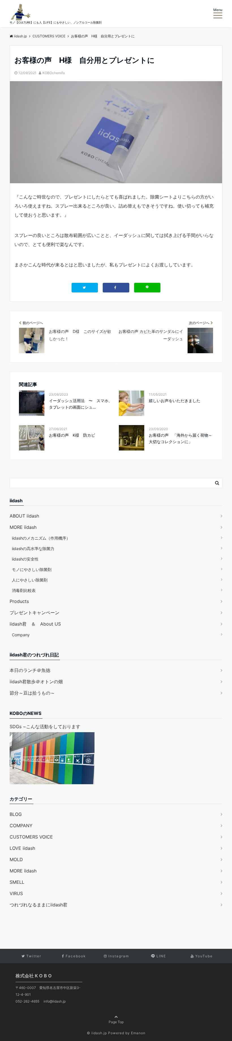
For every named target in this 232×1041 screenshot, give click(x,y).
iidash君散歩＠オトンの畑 (36, 681)
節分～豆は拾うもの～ (32, 693)
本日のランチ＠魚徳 (30, 670)
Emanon (138, 1033)
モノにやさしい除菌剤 (31, 569)
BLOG (16, 814)
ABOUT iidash (24, 516)
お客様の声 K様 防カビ (72, 435)
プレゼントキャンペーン (34, 612)
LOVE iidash (22, 848)
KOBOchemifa (53, 73)
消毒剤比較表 (24, 590)
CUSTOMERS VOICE (31, 837)
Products (19, 601)
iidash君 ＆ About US (35, 624)
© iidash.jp (97, 1033)
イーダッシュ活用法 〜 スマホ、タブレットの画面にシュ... (80, 403)
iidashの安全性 (25, 559)
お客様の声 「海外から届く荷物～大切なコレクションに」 (180, 438)
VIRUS (16, 893)
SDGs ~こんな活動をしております (45, 726)
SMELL (17, 882)
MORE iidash (23, 527)
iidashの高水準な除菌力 (33, 548)
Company (21, 634)
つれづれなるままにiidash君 (38, 905)
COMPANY (21, 825)
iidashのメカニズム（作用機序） (41, 538)
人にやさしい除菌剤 (30, 579)
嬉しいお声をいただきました (174, 400)
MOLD (16, 859)
